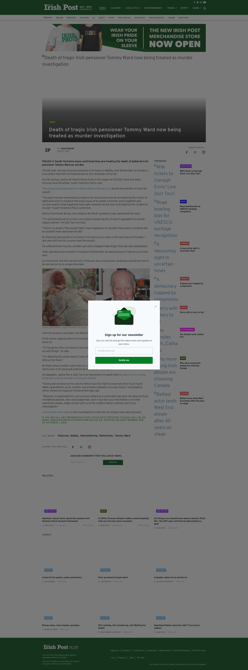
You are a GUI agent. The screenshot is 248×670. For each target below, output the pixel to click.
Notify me (124, 360)
